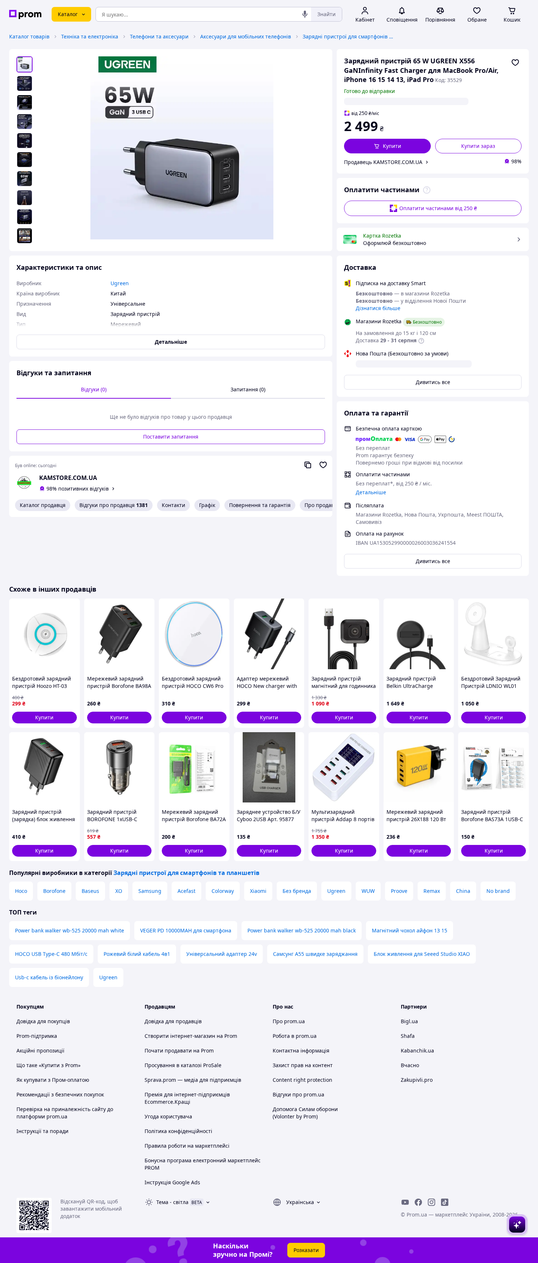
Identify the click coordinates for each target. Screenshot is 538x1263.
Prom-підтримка (36, 1035)
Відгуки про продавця (113, 505)
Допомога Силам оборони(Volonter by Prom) (305, 1113)
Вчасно (410, 1065)
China (463, 890)
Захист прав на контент (303, 1065)
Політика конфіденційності (178, 1131)
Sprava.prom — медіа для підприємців (193, 1079)
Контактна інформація (301, 1050)
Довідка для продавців (173, 1021)
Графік (207, 505)
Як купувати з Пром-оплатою (52, 1079)
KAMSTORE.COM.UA (68, 478)
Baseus (90, 890)
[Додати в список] (515, 62)
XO (118, 890)
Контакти (173, 505)
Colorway (223, 890)
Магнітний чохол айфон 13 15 (409, 930)
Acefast (186, 890)
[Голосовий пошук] (305, 14)
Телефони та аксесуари (159, 36)
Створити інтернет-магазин (180, 1035)
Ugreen (336, 890)
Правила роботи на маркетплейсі (187, 1145)
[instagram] (431, 1202)
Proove (399, 890)
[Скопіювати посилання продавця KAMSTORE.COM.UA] (308, 465)
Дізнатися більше (378, 308)
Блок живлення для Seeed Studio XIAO (422, 953)
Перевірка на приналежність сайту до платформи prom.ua (64, 1113)
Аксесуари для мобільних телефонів (245, 36)
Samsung (149, 890)
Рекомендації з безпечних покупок (60, 1094)
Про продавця (322, 505)
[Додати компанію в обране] (323, 465)
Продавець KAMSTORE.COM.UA (383, 162)
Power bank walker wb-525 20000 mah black (301, 930)
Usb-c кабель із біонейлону (49, 977)
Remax (431, 890)
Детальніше (371, 492)
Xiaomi (258, 890)
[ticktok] (444, 1202)
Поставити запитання (170, 436)
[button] (387, 146)
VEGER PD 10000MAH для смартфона (185, 930)
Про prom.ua (289, 1021)
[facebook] (418, 1202)
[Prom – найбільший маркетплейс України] (25, 14)
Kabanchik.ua (417, 1050)
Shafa (408, 1035)
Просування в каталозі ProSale (183, 1065)
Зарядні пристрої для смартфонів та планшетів (348, 36)
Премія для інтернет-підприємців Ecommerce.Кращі (187, 1098)
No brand (498, 890)
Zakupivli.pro (417, 1079)
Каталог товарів (29, 36)
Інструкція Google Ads (172, 1182)
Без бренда (297, 890)
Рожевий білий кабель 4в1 (137, 953)
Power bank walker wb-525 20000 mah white (69, 930)
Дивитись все (433, 382)
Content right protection (302, 1079)
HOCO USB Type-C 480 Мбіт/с (51, 953)
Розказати (306, 1250)
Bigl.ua (409, 1021)
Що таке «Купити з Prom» (48, 1065)
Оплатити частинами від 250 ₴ (438, 208)
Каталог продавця (43, 505)
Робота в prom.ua (295, 1035)
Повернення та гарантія (260, 505)
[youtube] (405, 1202)
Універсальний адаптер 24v (221, 953)
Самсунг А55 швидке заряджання (315, 953)
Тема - (172, 1202)
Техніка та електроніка (89, 36)
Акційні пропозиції (40, 1050)
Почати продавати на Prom (179, 1050)
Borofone (54, 890)
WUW (368, 890)
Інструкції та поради (42, 1131)
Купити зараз (478, 145)
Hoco (21, 890)
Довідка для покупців (43, 1021)
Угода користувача (168, 1116)
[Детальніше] (426, 190)
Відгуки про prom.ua (298, 1094)
